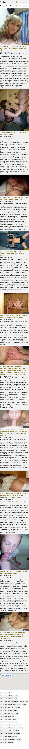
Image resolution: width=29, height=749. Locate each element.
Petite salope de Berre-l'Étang (8, 719)
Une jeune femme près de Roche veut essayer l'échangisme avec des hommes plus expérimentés (14, 495)
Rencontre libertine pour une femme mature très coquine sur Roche (13, 316)
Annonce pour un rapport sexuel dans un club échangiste (14, 133)
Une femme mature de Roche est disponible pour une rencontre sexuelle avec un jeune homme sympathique (12, 635)
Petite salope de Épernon (7, 742)
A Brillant (3, 2)
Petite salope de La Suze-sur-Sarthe (10, 707)
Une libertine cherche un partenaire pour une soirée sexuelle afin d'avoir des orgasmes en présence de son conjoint (13, 432)
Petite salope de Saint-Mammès (8, 710)
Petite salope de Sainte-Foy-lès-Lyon (10, 739)
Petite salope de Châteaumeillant (9, 722)
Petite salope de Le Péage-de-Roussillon (11, 728)
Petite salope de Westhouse (7, 716)
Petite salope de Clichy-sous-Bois (9, 696)
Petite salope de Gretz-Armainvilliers (10, 733)
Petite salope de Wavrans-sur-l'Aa (9, 713)
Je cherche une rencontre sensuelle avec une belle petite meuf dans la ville (13, 48)
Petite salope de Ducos (6, 701)
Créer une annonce (22, 2)
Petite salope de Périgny (19, 704)
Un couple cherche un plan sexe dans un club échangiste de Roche (14, 198)
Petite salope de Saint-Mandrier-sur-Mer (11, 725)
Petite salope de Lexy (6, 693)
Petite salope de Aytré (6, 704)
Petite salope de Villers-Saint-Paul (9, 730)
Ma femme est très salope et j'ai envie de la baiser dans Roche (14, 572)
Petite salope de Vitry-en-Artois (8, 736)
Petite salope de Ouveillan (21, 701)
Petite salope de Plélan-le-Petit (8, 698)
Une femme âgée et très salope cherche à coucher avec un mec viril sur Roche (13, 253)
